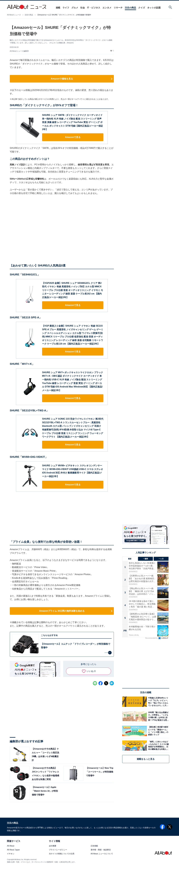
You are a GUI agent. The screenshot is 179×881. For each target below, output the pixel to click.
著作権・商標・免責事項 (101, 850)
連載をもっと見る (146, 759)
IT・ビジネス (93, 7)
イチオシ (10, 854)
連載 (58, 7)
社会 (82, 7)
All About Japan (13, 850)
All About (10, 846)
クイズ (141, 7)
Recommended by (151, 638)
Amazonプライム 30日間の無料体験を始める (62, 611)
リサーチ (118, 7)
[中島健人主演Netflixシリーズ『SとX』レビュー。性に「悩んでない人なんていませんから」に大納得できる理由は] (158, 702)
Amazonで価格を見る (62, 78)
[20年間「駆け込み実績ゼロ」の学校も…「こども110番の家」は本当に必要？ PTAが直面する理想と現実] (158, 716)
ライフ (66, 7)
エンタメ (107, 7)
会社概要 (52, 846)
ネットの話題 (154, 7)
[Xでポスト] (106, 683)
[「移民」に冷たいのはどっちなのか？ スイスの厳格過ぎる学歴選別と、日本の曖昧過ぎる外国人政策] (158, 745)
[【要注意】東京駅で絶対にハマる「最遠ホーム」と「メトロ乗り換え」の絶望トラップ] (158, 731)
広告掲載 (94, 846)
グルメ (74, 7)
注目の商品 (130, 7)
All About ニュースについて (102, 854)
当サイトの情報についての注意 (61, 854)
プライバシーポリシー (58, 850)
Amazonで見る (73, 137)
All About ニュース (14, 15)
